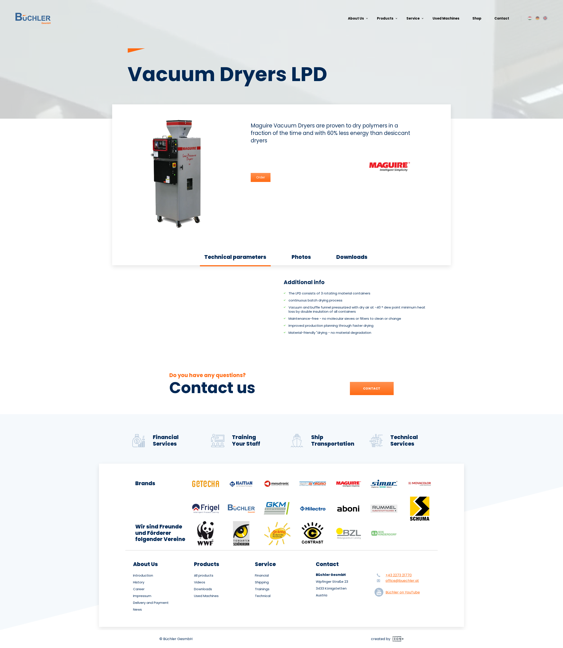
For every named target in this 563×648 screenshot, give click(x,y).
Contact (501, 18)
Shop (476, 18)
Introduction (143, 575)
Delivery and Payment (151, 603)
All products (203, 575)
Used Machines (446, 18)
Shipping (262, 582)
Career (138, 589)
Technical (263, 596)
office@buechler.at (402, 580)
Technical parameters (235, 257)
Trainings (262, 589)
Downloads (351, 257)
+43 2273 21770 (399, 575)
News (137, 610)
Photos (301, 257)
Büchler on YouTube (403, 592)
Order (260, 177)
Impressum (142, 596)
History (138, 582)
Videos (199, 582)
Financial (262, 575)
